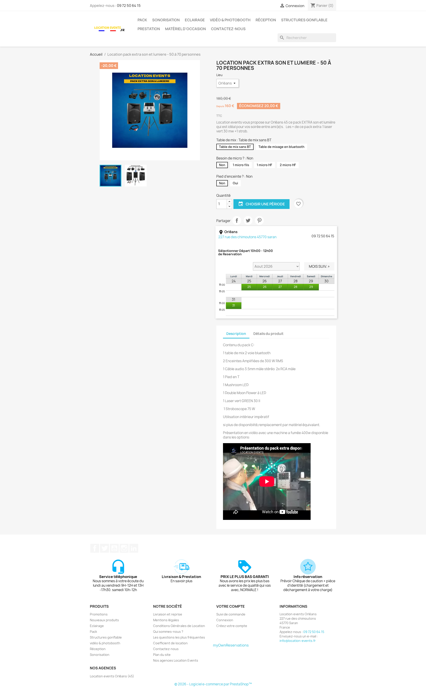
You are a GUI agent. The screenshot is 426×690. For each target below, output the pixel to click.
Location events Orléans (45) (112, 676)
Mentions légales (166, 620)
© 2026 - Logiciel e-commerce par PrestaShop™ (213, 684)
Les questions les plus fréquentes (179, 637)
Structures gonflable (304, 20)
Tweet (248, 220)
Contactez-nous (228, 28)
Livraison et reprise (167, 614)
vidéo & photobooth (230, 20)
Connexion (224, 620)
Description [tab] (236, 333)
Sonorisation (166, 20)
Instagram (124, 548)
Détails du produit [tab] (268, 333)
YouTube (114, 548)
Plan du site (162, 655)
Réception (266, 20)
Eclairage (195, 20)
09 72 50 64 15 (129, 5)
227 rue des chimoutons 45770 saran (247, 237)
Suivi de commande (230, 614)
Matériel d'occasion (185, 28)
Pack (142, 20)
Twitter (104, 548)
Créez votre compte (231, 626)
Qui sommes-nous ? (168, 631)
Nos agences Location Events (175, 660)
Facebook (94, 548)
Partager (236, 220)
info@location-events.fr (298, 641)
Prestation (149, 28)
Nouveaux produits (104, 620)
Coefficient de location (170, 643)
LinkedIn (133, 548)
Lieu (219, 75)
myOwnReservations (231, 645)
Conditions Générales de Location (179, 626)
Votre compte (230, 606)
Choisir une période (261, 203)
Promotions (99, 614)
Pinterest (259, 220)
